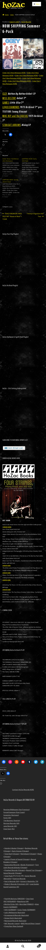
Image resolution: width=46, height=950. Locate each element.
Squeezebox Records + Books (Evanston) (19, 865)
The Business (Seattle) (11, 820)
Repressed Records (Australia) (15, 921)
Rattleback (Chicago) (28, 854)
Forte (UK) (7, 818)
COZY (4, 94)
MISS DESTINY (9, 98)
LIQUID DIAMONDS (10, 107)
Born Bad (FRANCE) (27, 904)
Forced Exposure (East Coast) (14, 812)
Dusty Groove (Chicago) (20, 851)
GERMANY (13, 907)
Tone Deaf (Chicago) (11, 854)
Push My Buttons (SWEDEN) (14, 899)
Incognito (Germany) (11, 815)
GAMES (5, 102)
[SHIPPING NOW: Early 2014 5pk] (31, 167)
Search (23, 946)
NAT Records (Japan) (12, 923)
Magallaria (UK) (23, 901)
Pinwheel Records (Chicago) (14, 870)
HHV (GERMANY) (10, 910)
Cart (35, 944)
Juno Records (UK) (10, 826)
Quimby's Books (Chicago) (14, 848)
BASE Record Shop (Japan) (30, 923)
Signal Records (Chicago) (12, 873)
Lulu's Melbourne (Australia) (14, 912)
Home (7, 15)
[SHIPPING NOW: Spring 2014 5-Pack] (12, 188)
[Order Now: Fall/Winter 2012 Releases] (12, 167)
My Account (7, 946)
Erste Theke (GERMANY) (26, 910)
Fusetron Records (19, 879)
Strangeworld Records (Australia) (16, 915)
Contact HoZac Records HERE (23, 790)
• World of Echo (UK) (10, 904)
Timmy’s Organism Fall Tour (35, 214)
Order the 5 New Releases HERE (14, 73)
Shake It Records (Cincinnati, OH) (16, 884)
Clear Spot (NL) (9, 829)
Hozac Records (26, 22)
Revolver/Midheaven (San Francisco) (16, 809)
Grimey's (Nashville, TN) (29, 881)
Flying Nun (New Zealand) (13, 926)
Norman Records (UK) (11, 823)
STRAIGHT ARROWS (11, 125)
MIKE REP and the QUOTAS (15, 116)
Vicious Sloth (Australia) (13, 918)
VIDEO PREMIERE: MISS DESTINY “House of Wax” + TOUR (12, 216)
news (12, 15)
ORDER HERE (7, 527)
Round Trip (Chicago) (34, 870)
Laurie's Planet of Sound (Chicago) (17, 859)
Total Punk (8, 876)
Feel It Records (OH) (11, 881)
